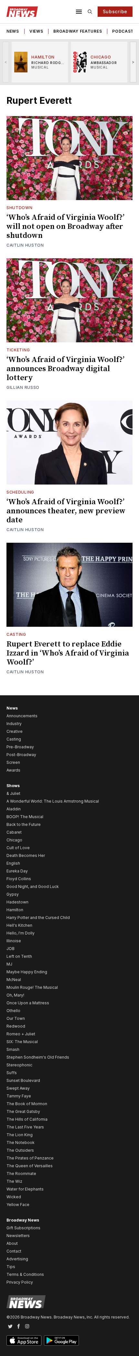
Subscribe (115, 11)
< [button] (6, 61)
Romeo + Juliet (20, 1033)
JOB (10, 948)
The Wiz (14, 1181)
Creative (14, 731)
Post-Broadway (21, 754)
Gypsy (12, 894)
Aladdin (13, 808)
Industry (14, 723)
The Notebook (20, 1142)
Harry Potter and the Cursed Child (38, 917)
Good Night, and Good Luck (32, 886)
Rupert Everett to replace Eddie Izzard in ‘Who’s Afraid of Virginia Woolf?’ (67, 653)
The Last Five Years (25, 1127)
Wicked (13, 1196)
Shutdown (19, 207)
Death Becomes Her (25, 855)
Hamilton (14, 909)
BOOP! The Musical (24, 816)
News (12, 31)
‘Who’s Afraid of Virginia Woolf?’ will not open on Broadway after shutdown (65, 226)
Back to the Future (23, 824)
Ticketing (18, 349)
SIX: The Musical (22, 1041)
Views (36, 31)
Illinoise (13, 940)
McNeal (13, 979)
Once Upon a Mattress (27, 1002)
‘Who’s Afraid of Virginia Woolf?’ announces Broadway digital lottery (65, 369)
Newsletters (18, 1235)
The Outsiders (20, 1150)
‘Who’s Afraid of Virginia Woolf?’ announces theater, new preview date (65, 511)
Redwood (15, 1026)
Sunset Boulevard (23, 1080)
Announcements (21, 715)
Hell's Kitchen (19, 925)
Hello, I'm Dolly (20, 933)
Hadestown (17, 902)
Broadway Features (77, 31)
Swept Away (18, 1088)
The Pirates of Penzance (30, 1158)
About (12, 1243)
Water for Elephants (25, 1189)
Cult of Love (18, 847)
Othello (13, 1010)
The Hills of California (27, 1119)
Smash (12, 1049)
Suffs (11, 1072)
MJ (9, 964)
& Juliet (13, 793)
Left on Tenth (19, 956)
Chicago (14, 840)
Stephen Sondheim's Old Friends (37, 1057)
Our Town (15, 1018)
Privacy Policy (19, 1282)
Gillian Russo (22, 387)
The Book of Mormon (26, 1103)
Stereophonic (19, 1064)
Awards (13, 770)
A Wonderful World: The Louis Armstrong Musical (52, 801)
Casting (16, 634)
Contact (13, 1251)
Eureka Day (17, 871)
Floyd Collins (18, 878)
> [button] (133, 61)
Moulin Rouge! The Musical (32, 987)
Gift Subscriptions (23, 1227)
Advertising (17, 1258)
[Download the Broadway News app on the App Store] (23, 1340)
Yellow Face (17, 1204)
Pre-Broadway (20, 746)
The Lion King (19, 1134)
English (13, 863)
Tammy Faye (18, 1096)
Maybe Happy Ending (26, 971)
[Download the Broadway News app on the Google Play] (61, 1340)
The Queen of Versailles (29, 1165)
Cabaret (14, 832)
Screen (13, 762)
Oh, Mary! (15, 995)
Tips (10, 1266)
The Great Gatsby (23, 1111)
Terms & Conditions (25, 1274)
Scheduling (20, 492)
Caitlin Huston (25, 245)
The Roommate (21, 1173)
